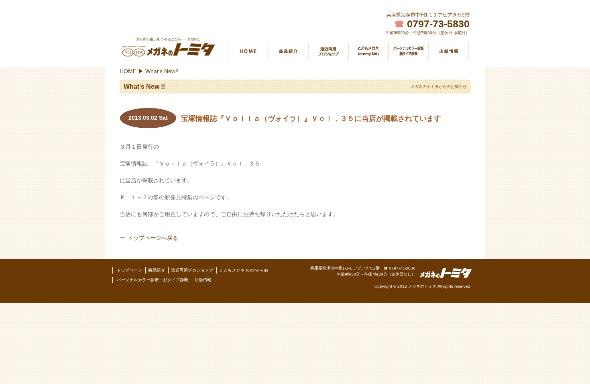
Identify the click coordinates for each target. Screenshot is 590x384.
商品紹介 (288, 51)
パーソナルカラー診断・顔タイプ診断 (408, 51)
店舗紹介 (448, 51)
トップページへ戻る (153, 238)
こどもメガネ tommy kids (368, 51)
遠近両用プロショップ (328, 51)
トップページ (129, 270)
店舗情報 (203, 280)
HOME (248, 51)
